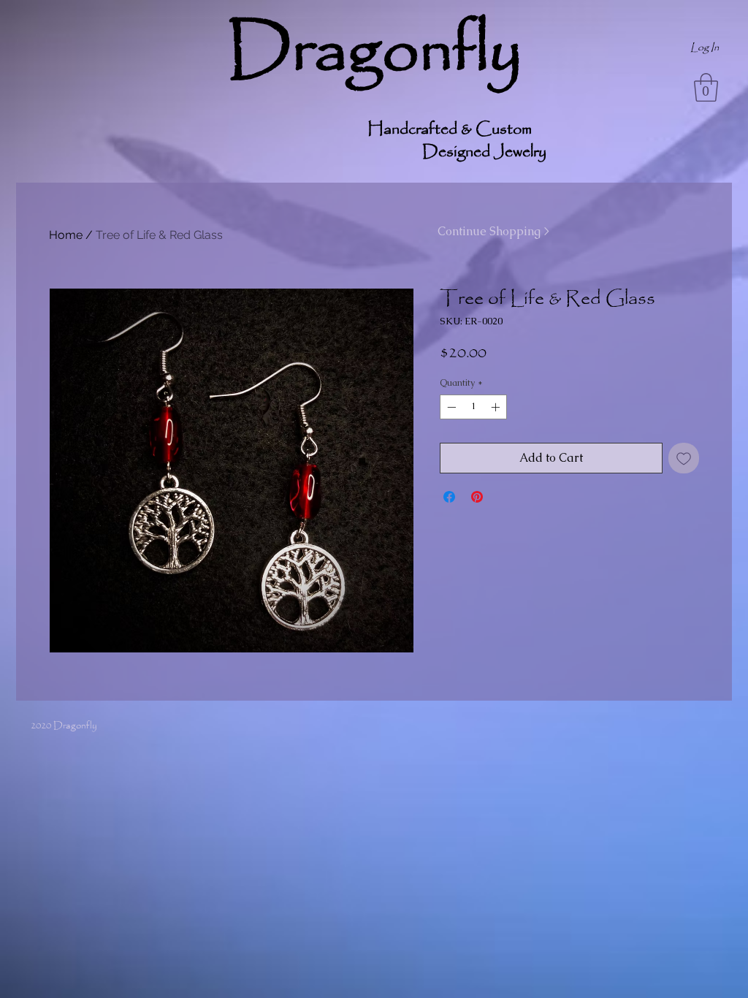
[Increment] (497, 407)
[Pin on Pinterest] (477, 497)
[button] (706, 87)
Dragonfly (374, 52)
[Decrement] (450, 407)
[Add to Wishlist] (683, 458)
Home (66, 235)
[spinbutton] (473, 407)
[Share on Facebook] (449, 497)
